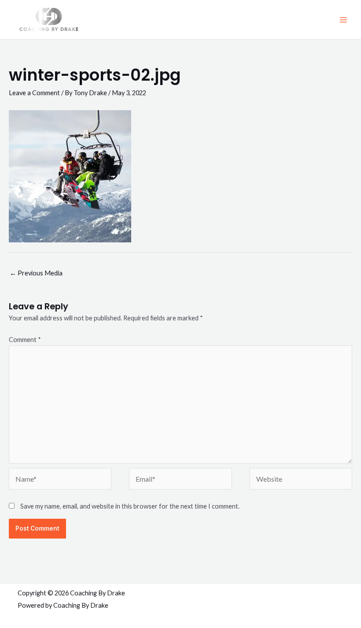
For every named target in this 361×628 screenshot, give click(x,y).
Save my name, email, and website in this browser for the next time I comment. (129, 506)
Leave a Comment (34, 93)
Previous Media (36, 273)
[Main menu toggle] (343, 19)
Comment (25, 339)
